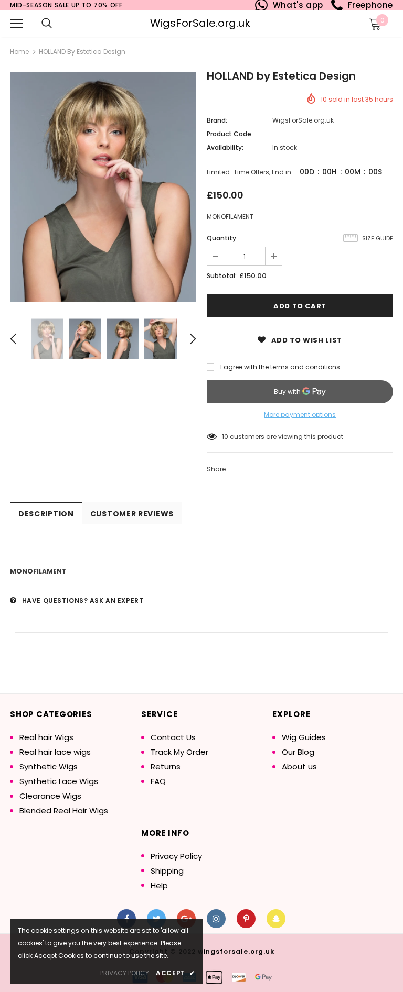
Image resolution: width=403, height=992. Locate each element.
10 (225, 436)
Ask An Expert (117, 600)
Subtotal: (222, 275)
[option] (103, 187)
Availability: (225, 147)
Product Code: (230, 133)
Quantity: (222, 238)
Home (19, 51)
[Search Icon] (46, 23)
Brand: (217, 120)
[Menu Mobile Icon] (16, 23)
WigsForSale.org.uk (200, 23)
